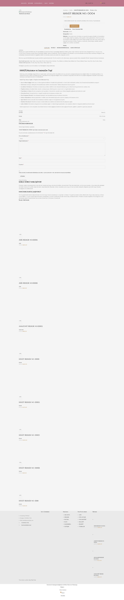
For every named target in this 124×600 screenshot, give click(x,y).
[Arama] (95, 3)
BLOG (46, 3)
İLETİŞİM (51, 3)
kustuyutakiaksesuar (26, 525)
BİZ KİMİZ (30, 3)
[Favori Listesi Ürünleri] (97, 3)
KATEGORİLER (38, 3)
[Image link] (29, 512)
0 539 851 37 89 (25, 522)
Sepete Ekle (74, 26)
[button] (21, 237)
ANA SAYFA (24, 3)
